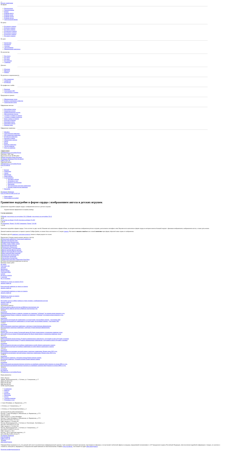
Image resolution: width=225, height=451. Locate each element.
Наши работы (8, 176)
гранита (66, 231)
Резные (6, 11)
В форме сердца (9, 16)
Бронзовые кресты (9, 123)
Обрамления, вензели (10, 140)
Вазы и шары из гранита (11, 118)
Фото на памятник (9, 148)
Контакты (7, 189)
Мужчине (7, 69)
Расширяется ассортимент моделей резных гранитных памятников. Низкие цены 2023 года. (28, 353)
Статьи (6, 392)
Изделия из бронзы (10, 120)
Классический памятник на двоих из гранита (14, 286)
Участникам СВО (9, 91)
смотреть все (4, 304)
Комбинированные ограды (12, 112)
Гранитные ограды (9, 111)
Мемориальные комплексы (12, 49)
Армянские (7, 81)
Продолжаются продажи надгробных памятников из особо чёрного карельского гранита (27, 346)
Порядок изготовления (14, 182)
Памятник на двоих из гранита (10, 296)
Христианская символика (12, 133)
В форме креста (9, 13)
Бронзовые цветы (9, 122)
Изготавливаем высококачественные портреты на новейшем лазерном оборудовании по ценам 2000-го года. (33, 365)
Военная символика (10, 144)
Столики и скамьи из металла (13, 117)
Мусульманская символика (12, 135)
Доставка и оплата (13, 179)
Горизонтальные (9, 10)
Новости (6, 390)
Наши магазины (17, 157)
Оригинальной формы (11, 19)
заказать (6, 283)
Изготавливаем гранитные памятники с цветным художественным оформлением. (25, 327)
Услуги (6, 396)
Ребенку (6, 72)
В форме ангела (9, 18)
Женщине (7, 70)
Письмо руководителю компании (18, 187)
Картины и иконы (9, 138)
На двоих (7, 57)
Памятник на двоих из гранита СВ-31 (12, 281)
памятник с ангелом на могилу (21, 234)
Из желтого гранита (10, 34)
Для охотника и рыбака (11, 92)
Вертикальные (8, 8)
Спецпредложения (9, 398)
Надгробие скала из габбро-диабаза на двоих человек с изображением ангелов (24, 300)
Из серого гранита (9, 29)
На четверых (8, 60)
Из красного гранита (10, 31)
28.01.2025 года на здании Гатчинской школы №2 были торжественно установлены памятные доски (31, 334)
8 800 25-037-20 (5, 160)
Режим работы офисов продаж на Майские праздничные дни (19, 308)
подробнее (4, 312)
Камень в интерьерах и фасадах (13, 101)
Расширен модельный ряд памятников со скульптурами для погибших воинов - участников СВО (30, 321)
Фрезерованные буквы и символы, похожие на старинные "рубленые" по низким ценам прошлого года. (32, 315)
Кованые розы (8, 125)
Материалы (7, 174)
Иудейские (7, 82)
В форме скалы (8, 15)
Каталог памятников (7, 3)
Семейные (7, 62)
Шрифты (7, 132)
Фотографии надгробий (11, 198)
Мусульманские (9, 79)
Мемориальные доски (10, 99)
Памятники (7, 171)
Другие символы (9, 146)
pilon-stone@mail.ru (6, 442)
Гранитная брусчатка (10, 102)
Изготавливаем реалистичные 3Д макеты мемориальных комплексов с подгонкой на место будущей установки (34, 340)
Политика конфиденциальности (10, 449)
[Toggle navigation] (1, 167)
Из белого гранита (9, 28)
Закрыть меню (5, 151)
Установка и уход (13, 181)
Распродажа (7, 43)
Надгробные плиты (10, 109)
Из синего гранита (9, 36)
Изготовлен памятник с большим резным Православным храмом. (20, 359)
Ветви (6, 143)
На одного (7, 56)
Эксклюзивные (8, 47)
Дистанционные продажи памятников (19, 185)
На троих (7, 59)
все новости (4, 370)
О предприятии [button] (9, 178)
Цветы (6, 141)
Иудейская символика (10, 136)
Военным (7, 89)
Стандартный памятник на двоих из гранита (14, 291)
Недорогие (7, 44)
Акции (6, 173)
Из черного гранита (10, 26)
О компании (8, 389)
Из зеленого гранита (10, 33)
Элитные (7, 46)
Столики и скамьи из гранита (13, 115)
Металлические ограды (11, 114)
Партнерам (11, 184)
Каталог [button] (6, 170)
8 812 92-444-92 (19, 159)
